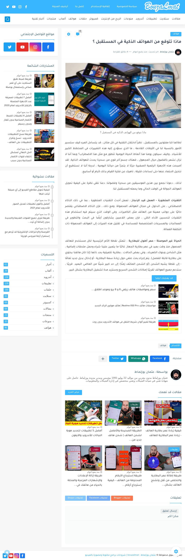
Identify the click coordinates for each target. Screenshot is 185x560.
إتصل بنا (79, 6)
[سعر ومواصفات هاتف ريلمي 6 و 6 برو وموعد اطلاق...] (168, 291)
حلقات (83, 19)
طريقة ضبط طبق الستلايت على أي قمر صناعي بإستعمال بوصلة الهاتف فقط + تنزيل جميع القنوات (18, 84)
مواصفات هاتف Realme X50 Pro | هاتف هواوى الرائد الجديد (125, 306)
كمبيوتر (93, 19)
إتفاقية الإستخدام (100, 6)
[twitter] (8, 6)
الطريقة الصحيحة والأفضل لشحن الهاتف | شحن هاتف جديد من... (125, 436)
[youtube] (14, 6)
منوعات (128, 19)
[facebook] (26, 6)
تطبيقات (151, 19)
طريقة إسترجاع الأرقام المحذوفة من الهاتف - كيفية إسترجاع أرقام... (125, 481)
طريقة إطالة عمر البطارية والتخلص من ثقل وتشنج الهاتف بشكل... (166, 481)
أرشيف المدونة (60, 6)
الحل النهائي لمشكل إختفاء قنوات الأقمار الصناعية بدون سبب (21, 156)
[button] (159, 359)
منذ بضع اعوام (147, 285)
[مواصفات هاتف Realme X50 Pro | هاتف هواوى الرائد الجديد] (168, 307)
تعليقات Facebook (98, 498)
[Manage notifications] (7, 553)
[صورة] (44, 81)
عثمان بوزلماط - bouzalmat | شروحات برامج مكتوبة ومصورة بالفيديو (120, 555)
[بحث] (7, 19)
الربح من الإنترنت (111, 19)
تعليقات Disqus (75, 498)
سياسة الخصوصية (127, 6)
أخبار (28, 264)
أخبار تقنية (38, 19)
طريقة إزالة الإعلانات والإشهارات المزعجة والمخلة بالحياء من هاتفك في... (85, 481)
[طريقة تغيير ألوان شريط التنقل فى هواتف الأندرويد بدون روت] (168, 323)
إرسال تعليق (169, 511)
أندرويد (140, 19)
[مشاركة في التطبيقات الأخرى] (102, 359)
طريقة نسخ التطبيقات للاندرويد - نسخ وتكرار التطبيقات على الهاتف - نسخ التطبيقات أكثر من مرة (19, 139)
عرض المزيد (73, 392)
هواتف (72, 19)
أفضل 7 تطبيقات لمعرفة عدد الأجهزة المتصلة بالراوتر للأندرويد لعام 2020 (18, 101)
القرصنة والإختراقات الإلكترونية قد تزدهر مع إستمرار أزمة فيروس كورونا (27, 234)
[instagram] (20, 6)
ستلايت (164, 19)
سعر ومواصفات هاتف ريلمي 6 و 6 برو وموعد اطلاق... (124, 289)
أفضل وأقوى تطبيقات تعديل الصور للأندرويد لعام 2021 (31, 206)
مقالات (176, 19)
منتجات (51, 19)
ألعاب (62, 19)
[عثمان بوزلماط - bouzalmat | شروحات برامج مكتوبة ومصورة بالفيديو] (162, 6)
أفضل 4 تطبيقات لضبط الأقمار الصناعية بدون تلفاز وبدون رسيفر (18, 120)
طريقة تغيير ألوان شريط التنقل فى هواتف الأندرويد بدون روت (124, 322)
